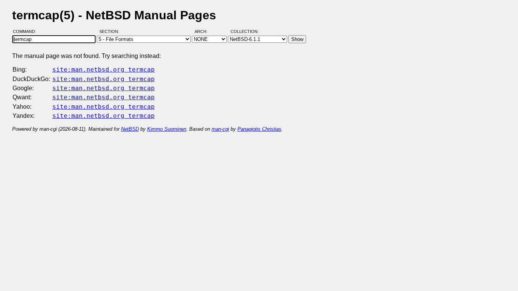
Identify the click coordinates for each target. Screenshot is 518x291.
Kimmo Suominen (166, 129)
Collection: (245, 31)
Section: (110, 31)
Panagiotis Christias (259, 129)
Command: (27, 31)
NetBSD (130, 129)
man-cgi (220, 129)
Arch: (204, 31)
